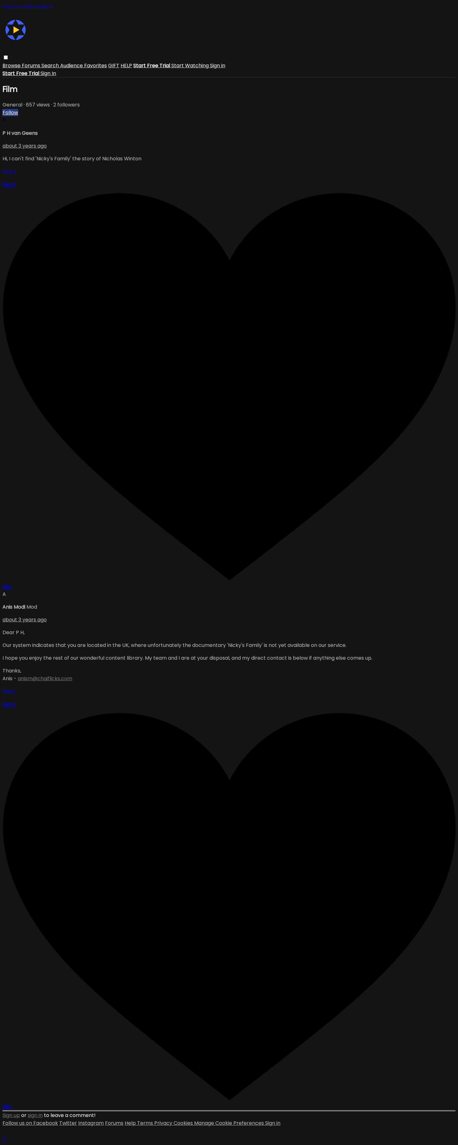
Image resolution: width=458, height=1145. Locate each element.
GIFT (113, 65)
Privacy (164, 1123)
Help (131, 1123)
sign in (35, 1115)
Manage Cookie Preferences (229, 1123)
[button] (6, 57)
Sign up (11, 1115)
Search (50, 65)
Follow (10, 112)
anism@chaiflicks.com (45, 678)
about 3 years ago (24, 145)
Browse (12, 65)
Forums (31, 65)
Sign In (48, 73)
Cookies (184, 1123)
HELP (126, 65)
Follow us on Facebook (30, 1123)
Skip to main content (28, 6)
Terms (145, 1123)
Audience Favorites (83, 65)
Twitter (68, 1123)
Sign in (217, 65)
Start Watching (190, 65)
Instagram (91, 1123)
